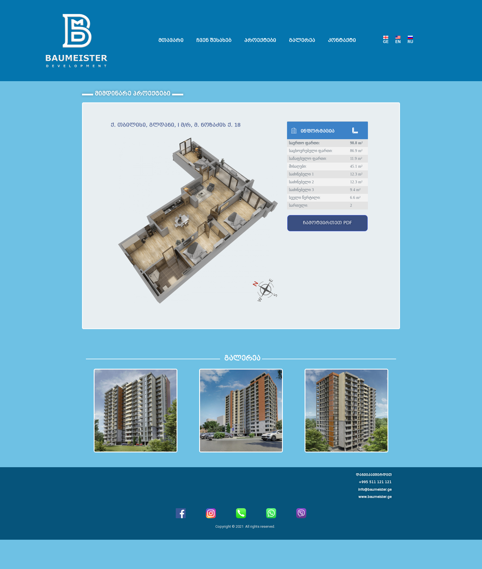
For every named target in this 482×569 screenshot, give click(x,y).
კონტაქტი (342, 40)
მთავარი (171, 40)
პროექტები (260, 40)
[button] (327, 223)
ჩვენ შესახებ (214, 40)
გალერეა (302, 40)
